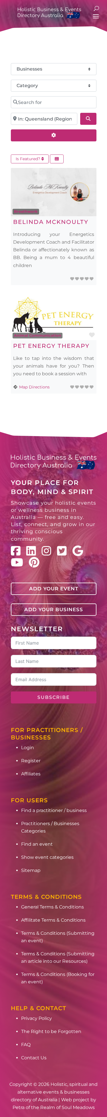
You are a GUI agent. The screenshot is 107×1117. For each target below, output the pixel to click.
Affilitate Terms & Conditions (53, 920)
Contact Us (34, 1057)
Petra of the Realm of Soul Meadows (54, 1107)
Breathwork (26, 211)
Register (31, 760)
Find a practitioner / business (54, 810)
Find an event (37, 844)
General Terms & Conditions (52, 907)
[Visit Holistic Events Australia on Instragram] (46, 551)
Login (27, 747)
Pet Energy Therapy (51, 345)
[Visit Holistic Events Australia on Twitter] (62, 551)
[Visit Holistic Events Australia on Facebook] (16, 551)
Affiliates (31, 774)
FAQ (26, 1044)
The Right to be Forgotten (51, 1031)
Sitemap (31, 870)
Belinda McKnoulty (50, 221)
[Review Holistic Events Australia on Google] (77, 551)
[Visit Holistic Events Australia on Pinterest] (34, 562)
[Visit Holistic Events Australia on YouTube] (17, 562)
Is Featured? (28, 158)
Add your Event (53, 588)
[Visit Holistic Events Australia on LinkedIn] (31, 551)
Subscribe (53, 697)
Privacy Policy (36, 1018)
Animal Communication (37, 335)
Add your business (53, 609)
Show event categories (47, 857)
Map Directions (34, 387)
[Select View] (57, 159)
